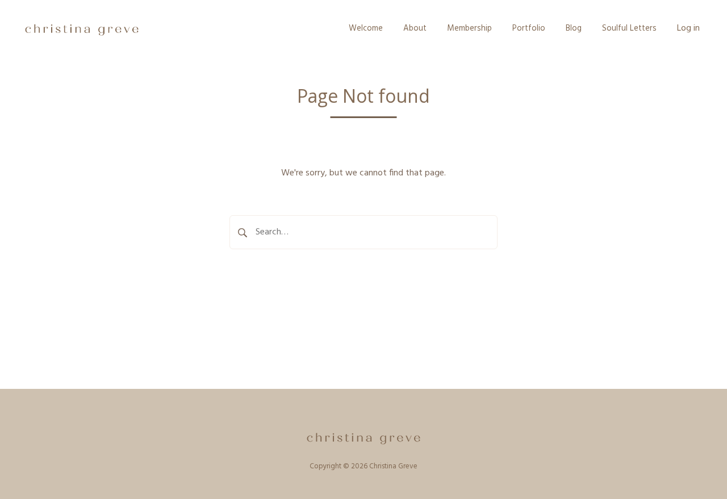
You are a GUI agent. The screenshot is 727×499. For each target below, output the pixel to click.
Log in (688, 28)
